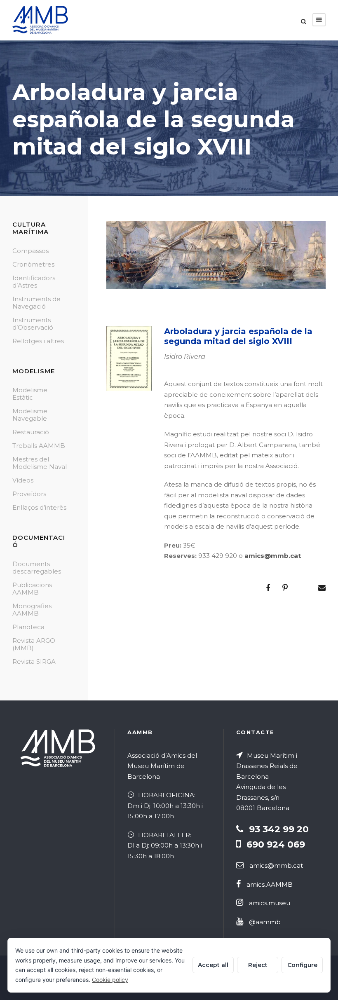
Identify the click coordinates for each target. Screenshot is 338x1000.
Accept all (213, 965)
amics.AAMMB (269, 884)
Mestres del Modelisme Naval (39, 463)
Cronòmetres (33, 264)
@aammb (265, 922)
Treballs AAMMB (38, 446)
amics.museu (269, 903)
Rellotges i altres (38, 341)
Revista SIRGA (34, 661)
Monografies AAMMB (32, 609)
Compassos (30, 251)
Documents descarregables (36, 567)
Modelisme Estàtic (29, 393)
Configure (302, 965)
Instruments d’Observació (32, 323)
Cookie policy (110, 979)
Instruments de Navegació (36, 302)
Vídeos (22, 480)
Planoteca (28, 627)
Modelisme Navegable (29, 414)
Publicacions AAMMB (32, 588)
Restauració (30, 432)
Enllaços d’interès (39, 507)
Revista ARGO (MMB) (33, 644)
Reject (258, 965)
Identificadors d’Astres (33, 281)
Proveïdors (29, 494)
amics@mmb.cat (272, 556)
